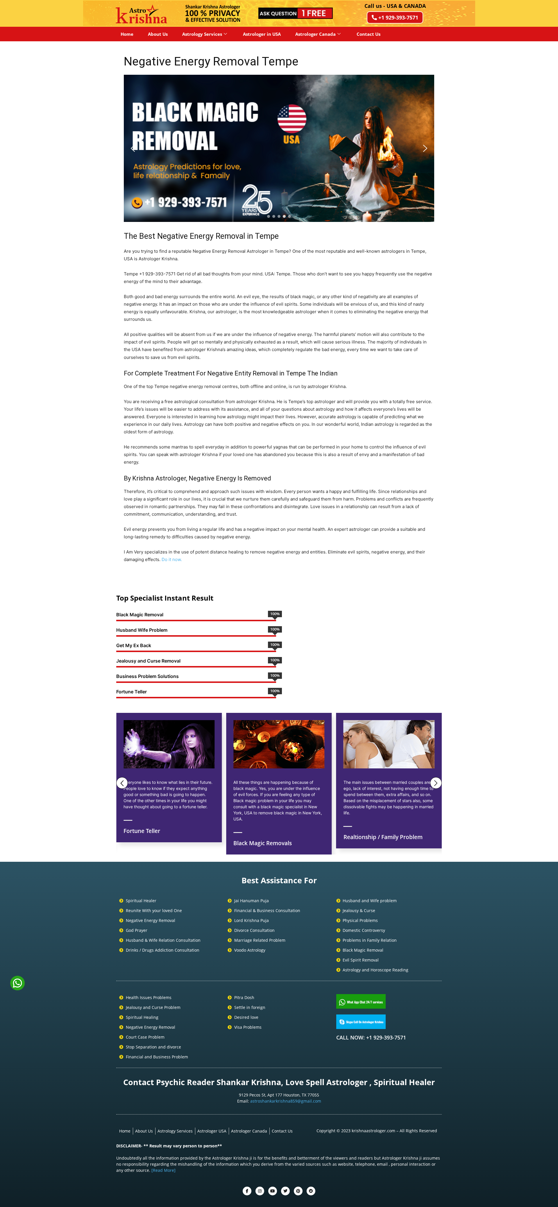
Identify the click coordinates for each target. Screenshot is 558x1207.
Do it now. (172, 559)
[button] (132, 148)
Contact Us (368, 34)
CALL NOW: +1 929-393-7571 (371, 1037)
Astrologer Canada (315, 34)
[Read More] (163, 1170)
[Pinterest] (298, 1191)
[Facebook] (247, 1191)
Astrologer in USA (262, 34)
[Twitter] (259, 1191)
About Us (158, 34)
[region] (279, 148)
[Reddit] (311, 1191)
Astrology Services (202, 34)
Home (127, 34)
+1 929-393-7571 (398, 17)
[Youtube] (272, 1191)
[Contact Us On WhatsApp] (17, 988)
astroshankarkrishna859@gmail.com (285, 1101)
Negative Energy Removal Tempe (211, 61)
